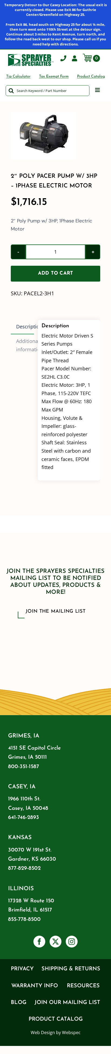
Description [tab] (25, 326)
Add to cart (55, 273)
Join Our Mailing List (67, 1002)
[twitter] (55, 941)
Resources (83, 986)
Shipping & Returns (70, 969)
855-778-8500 (24, 919)
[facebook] (39, 941)
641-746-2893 (23, 817)
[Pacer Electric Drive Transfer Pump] (55, 135)
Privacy (22, 969)
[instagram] (72, 941)
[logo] (31, 56)
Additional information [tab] (25, 345)
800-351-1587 (23, 766)
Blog (18, 1002)
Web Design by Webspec (56, 1032)
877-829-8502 (24, 868)
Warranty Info (34, 986)
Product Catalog (56, 1019)
